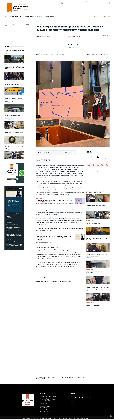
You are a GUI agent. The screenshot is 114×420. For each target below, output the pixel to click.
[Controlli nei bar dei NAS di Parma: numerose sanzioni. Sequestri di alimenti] (98, 247)
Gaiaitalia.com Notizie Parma (14, 207)
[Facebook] (67, 47)
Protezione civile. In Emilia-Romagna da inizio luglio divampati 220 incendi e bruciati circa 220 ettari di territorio (14, 226)
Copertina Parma (7, 114)
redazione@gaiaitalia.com (50, 411)
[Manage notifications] (111, 416)
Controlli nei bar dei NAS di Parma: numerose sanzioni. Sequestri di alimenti (96, 255)
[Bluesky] (68, 44)
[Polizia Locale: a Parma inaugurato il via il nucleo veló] (14, 59)
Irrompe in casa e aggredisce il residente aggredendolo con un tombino (12, 215)
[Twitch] (86, 397)
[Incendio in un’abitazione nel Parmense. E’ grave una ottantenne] (98, 264)
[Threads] (74, 44)
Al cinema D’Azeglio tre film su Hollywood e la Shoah (98, 54)
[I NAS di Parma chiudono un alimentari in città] (14, 155)
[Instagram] (77, 44)
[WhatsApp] (76, 47)
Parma (5, 64)
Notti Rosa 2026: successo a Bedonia (14, 230)
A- (42, 160)
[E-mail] (79, 47)
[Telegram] (70, 47)
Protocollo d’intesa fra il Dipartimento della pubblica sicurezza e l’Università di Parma (14, 67)
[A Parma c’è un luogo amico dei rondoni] (14, 140)
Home (37, 24)
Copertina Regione (90, 285)
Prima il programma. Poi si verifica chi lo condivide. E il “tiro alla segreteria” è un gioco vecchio (54, 200)
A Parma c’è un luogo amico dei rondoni (13, 132)
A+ (49, 160)
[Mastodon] (71, 44)
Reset (45, 160)
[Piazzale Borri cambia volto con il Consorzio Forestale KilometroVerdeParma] (14, 125)
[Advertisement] (60, 303)
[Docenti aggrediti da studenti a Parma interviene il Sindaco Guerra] (98, 231)
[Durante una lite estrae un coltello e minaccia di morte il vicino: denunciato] (98, 198)
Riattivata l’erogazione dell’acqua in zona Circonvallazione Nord (50, 54)
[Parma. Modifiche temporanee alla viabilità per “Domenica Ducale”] (14, 91)
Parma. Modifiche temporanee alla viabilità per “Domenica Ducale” (12, 83)
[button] (102, 16)
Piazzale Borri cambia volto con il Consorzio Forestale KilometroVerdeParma (12, 117)
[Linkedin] (73, 47)
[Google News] (66, 152)
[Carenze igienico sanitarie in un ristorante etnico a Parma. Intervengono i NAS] (98, 297)
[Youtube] (72, 401)
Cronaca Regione (90, 203)
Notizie (5, 48)
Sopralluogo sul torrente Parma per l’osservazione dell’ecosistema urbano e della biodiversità (14, 100)
